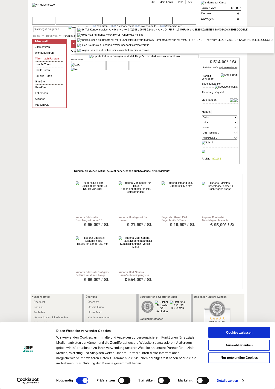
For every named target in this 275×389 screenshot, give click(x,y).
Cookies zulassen (239, 332)
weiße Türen (44, 64)
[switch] (124, 380)
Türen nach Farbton (74, 35)
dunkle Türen (44, 75)
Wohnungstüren (44, 52)
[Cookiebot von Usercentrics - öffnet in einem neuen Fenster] (28, 380)
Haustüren (41, 87)
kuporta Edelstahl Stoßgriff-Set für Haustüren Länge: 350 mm (92, 275)
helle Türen (43, 70)
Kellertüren (41, 93)
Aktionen (40, 98)
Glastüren (40, 81)
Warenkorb (209, 8)
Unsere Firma (96, 307)
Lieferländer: (209, 99)
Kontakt (38, 307)
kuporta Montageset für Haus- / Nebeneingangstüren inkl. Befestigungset (134, 222)
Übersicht (39, 302)
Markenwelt (42, 104)
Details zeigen (227, 380)
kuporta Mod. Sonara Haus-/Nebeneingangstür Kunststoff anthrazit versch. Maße (134, 277)
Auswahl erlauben (239, 345)
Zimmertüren (42, 47)
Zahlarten (39, 312)
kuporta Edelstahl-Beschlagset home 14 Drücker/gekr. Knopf (215, 220)
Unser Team (95, 312)
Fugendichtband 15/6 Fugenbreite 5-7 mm (174, 219)
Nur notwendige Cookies (239, 357)
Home (36, 35)
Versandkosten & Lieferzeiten (51, 317)
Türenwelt (51, 35)
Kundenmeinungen (99, 317)
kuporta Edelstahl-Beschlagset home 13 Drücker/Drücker (89, 220)
